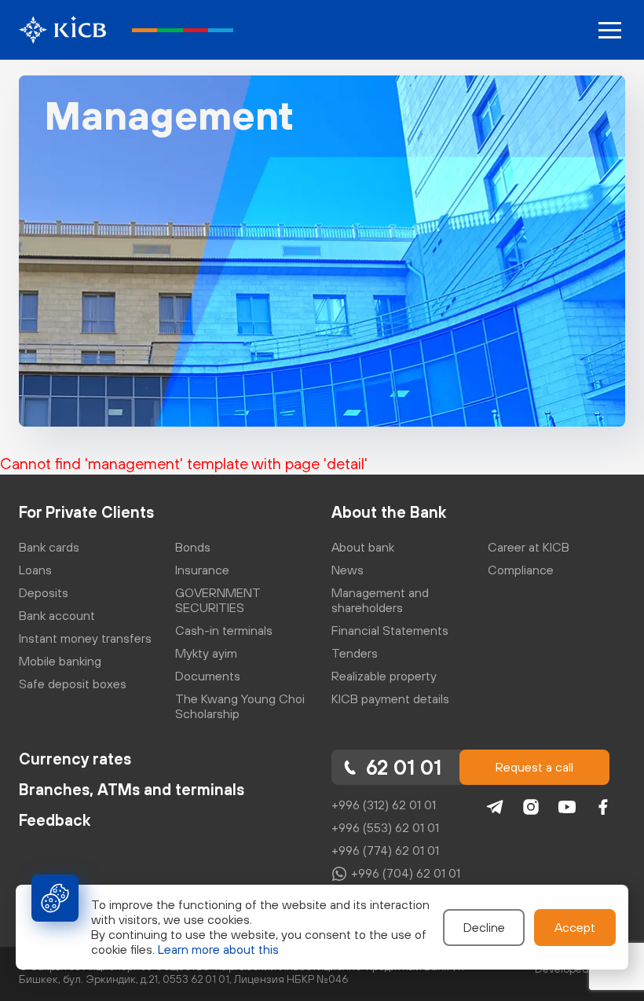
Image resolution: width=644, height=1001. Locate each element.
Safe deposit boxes (72, 683)
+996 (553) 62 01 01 (385, 827)
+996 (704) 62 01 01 (405, 873)
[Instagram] (530, 807)
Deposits (43, 592)
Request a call (534, 767)
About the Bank (388, 512)
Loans (35, 570)
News (347, 570)
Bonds (192, 547)
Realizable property (384, 676)
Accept (574, 927)
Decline (484, 927)
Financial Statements (389, 630)
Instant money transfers (85, 638)
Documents (207, 676)
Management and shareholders (380, 599)
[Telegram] (494, 807)
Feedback (54, 820)
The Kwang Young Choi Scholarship (240, 705)
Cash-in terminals (224, 630)
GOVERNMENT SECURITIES (218, 599)
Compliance (521, 570)
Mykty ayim (206, 653)
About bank (362, 547)
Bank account (57, 615)
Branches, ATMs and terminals (131, 789)
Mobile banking (60, 661)
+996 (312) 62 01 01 (383, 805)
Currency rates (75, 759)
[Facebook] (603, 807)
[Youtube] (567, 807)
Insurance (202, 570)
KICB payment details (390, 698)
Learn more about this (218, 949)
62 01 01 (403, 767)
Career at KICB (528, 547)
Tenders (354, 653)
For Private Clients (86, 512)
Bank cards (49, 547)
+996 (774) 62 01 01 (385, 850)
